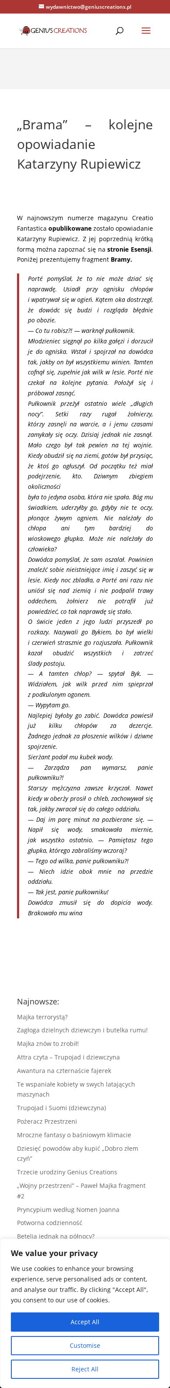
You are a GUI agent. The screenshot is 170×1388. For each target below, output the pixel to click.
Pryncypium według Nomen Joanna (68, 1209)
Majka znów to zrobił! (48, 1043)
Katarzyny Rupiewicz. (48, 239)
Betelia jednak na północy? (56, 1236)
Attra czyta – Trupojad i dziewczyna (68, 1057)
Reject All (85, 1369)
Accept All (85, 1322)
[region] (85, 1313)
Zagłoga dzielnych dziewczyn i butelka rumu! (82, 1030)
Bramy (120, 259)
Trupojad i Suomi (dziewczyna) (61, 1108)
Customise (85, 1345)
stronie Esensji (129, 249)
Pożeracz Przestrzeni (47, 1121)
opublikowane (70, 228)
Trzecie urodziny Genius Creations (67, 1172)
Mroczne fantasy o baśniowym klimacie (74, 1135)
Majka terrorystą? (42, 1017)
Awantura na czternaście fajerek (64, 1070)
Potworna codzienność (49, 1222)
